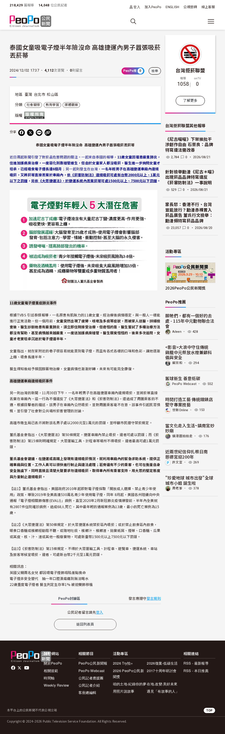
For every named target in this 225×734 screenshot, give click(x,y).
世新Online (180, 410)
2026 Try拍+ (123, 663)
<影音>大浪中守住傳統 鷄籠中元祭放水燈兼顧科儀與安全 (189, 352)
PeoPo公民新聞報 (92, 663)
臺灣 (28, 94)
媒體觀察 (71, 105)
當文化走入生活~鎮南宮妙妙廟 (189, 428)
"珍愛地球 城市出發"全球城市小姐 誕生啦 (189, 480)
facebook (13, 668)
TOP (209, 710)
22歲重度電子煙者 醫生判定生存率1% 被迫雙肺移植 (51, 584)
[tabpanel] (85, 612)
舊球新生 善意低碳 (182, 378)
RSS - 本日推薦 (196, 670)
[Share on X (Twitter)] (30, 132)
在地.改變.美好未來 (162, 683)
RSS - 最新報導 (196, 663)
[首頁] (30, 21)
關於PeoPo (53, 663)
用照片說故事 (123, 691)
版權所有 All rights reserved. (35, 115)
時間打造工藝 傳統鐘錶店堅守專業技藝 (189, 401)
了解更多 (190, 100)
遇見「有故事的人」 (163, 691)
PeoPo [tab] (69, 598)
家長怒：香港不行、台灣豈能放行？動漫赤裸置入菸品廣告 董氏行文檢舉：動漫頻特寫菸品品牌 (189, 212)
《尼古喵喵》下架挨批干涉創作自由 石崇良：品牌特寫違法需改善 (189, 145)
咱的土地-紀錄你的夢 (129, 683)
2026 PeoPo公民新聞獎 (128, 673)
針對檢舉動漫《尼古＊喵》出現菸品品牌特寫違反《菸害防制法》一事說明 (189, 177)
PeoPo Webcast (184, 384)
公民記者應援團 (90, 677)
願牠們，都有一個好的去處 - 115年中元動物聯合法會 (189, 320)
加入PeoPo (153, 7)
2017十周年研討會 (161, 670)
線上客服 (208, 7)
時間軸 (49, 677)
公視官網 (190, 7)
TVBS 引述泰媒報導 (33, 315)
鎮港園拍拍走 (182, 436)
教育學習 (52, 105)
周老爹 (177, 488)
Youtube (27, 668)
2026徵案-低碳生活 (162, 663)
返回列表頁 (85, 624)
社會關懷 (33, 105)
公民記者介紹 (89, 685)
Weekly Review (56, 685)
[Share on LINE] (39, 132)
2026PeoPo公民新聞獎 (185, 288)
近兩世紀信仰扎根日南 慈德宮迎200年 (188, 454)
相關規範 (51, 670)
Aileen (176, 332)
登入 (136, 7)
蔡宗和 (177, 363)
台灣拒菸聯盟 (190, 70)
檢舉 (155, 71)
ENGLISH (172, 7)
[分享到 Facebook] (21, 132)
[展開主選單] (211, 21)
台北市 (39, 94)
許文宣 (177, 462)
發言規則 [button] (154, 598)
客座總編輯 (87, 692)
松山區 (52, 94)
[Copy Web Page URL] (48, 132)
